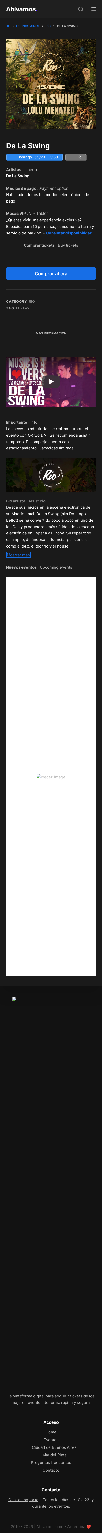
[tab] (51, 333)
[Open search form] (80, 9)
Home (51, 1431)
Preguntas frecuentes (51, 1462)
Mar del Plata (54, 1454)
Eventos (51, 1439)
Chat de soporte (23, 1499)
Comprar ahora (51, 273)
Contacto (51, 1470)
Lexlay (23, 308)
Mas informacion (51, 333)
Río (32, 301)
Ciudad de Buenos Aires (54, 1447)
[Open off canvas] (93, 9)
